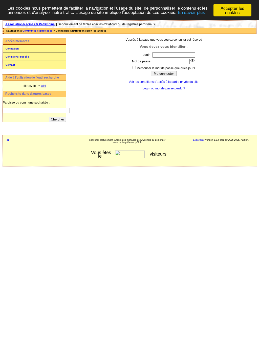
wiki (43, 86)
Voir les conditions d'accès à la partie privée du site (164, 82)
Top (7, 140)
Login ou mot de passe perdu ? (163, 88)
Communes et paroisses (38, 30)
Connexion (12, 48)
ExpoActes (199, 140)
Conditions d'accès (17, 56)
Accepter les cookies (232, 10)
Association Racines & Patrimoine (30, 24)
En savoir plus (191, 12)
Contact (10, 64)
